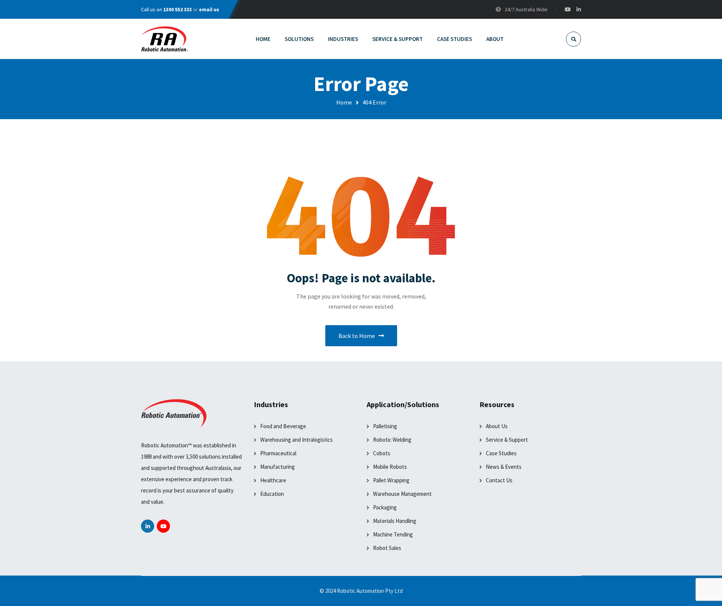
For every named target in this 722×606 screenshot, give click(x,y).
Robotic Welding (392, 439)
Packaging (385, 507)
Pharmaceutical (278, 453)
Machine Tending (393, 534)
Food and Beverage (283, 426)
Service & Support (507, 439)
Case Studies (501, 453)
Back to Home (356, 335)
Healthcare (273, 480)
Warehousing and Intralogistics (296, 439)
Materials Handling (394, 520)
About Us (497, 426)
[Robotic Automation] (164, 39)
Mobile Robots (390, 466)
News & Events (504, 466)
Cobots (381, 453)
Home (344, 102)
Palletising (385, 426)
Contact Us (499, 480)
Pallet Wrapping (391, 480)
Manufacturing (277, 466)
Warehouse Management (402, 493)
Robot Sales (387, 547)
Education (272, 493)
